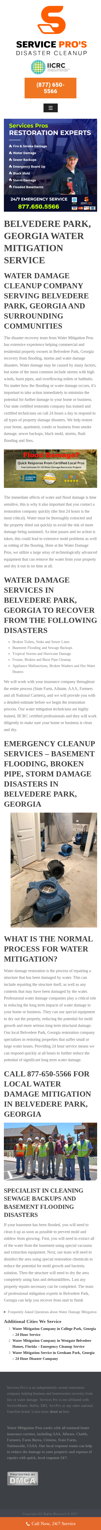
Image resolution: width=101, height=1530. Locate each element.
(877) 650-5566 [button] (51, 88)
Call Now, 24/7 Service (54, 1523)
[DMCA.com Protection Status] (22, 1478)
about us (56, 1412)
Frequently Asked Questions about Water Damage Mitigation (52, 1312)
